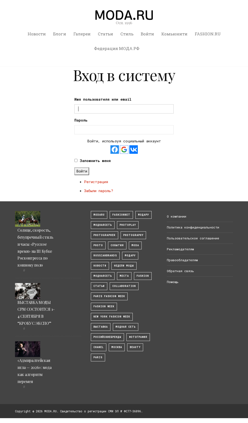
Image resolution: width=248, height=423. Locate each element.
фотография (138, 337)
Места (124, 275)
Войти (147, 34)
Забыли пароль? (98, 190)
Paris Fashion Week (109, 296)
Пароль (80, 120)
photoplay (128, 225)
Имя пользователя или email (103, 99)
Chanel (98, 347)
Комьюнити (174, 34)
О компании (176, 216)
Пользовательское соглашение (193, 238)
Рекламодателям (180, 249)
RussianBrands (105, 255)
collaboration (124, 286)
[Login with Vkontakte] (133, 149)
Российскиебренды (107, 337)
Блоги (59, 34)
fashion (143, 275)
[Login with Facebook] (114, 149)
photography (133, 235)
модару (143, 214)
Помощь (172, 282)
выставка (100, 326)
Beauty (135, 347)
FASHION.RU (208, 34)
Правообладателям (182, 260)
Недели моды (124, 265)
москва (116, 347)
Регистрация (96, 181)
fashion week (103, 306)
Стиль (126, 34)
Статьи (105, 34)
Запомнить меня (95, 160)
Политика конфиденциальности (193, 227)
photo (98, 245)
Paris (97, 357)
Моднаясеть (102, 275)
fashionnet (121, 214)
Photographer (104, 235)
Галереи (82, 34)
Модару (130, 255)
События (117, 245)
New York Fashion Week (111, 316)
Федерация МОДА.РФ (117, 48)
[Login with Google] (124, 149)
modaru (99, 214)
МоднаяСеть (102, 225)
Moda (135, 245)
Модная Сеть (126, 326)
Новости (37, 34)
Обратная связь (180, 271)
